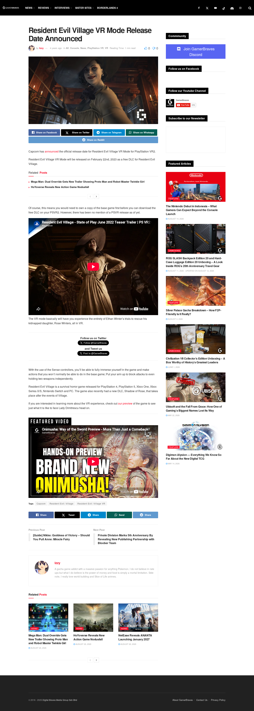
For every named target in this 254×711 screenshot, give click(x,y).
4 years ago (56, 48)
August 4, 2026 (175, 319)
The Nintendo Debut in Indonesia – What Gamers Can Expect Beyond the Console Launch (192, 210)
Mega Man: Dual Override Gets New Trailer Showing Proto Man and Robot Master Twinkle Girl (87, 181)
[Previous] (90, 196)
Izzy (41, 48)
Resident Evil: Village (61, 503)
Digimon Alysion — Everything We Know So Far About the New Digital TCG (194, 457)
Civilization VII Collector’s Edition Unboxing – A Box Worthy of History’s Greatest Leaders (195, 360)
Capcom (41, 503)
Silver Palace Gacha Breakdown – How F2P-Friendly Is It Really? (193, 312)
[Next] (96, 196)
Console (74, 48)
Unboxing (174, 250)
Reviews (43, 7)
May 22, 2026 (173, 415)
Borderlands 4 (107, 7)
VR (106, 48)
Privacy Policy (218, 700)
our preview (125, 403)
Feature (173, 198)
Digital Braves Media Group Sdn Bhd (60, 699)
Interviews (62, 7)
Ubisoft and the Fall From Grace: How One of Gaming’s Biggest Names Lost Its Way (194, 408)
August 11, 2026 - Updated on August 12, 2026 (190, 270)
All (67, 48)
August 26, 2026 (38, 647)
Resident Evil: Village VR (91, 503)
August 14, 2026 (175, 218)
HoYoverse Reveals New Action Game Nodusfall (60, 187)
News (28, 7)
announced (52, 151)
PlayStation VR (95, 48)
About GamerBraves (182, 700)
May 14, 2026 (173, 463)
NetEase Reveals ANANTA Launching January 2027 (135, 637)
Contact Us (202, 700)
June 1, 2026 (173, 367)
